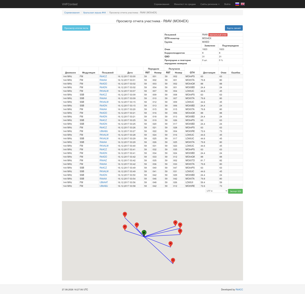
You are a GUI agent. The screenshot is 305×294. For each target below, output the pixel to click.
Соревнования (161, 4)
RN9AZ (103, 160)
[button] (171, 244)
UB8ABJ (104, 131)
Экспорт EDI (235, 191)
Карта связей (234, 28)
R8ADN (103, 87)
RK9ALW (104, 90)
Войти (227, 4)
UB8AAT (104, 182)
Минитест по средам (185, 4)
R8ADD (103, 83)
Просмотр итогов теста (76, 28)
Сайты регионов (209, 4)
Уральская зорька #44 (94, 12)
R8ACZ (103, 76)
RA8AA (103, 79)
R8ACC (239, 289)
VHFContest (70, 4)
